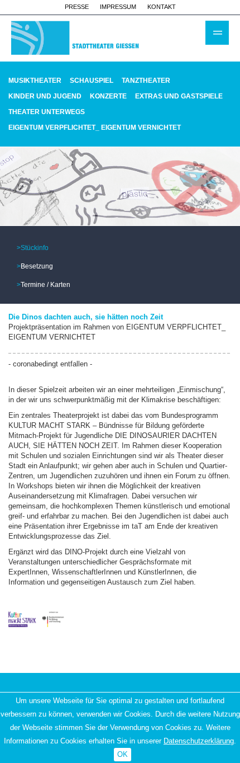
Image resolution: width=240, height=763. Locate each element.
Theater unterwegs (46, 112)
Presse (77, 6)
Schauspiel (91, 80)
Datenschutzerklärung (199, 741)
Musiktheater (34, 80)
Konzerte (108, 96)
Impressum (118, 6)
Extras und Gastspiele (179, 96)
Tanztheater (146, 80)
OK (122, 754)
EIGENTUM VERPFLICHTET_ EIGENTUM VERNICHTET (94, 127)
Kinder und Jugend (44, 96)
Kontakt (161, 6)
